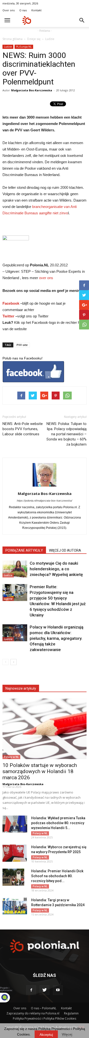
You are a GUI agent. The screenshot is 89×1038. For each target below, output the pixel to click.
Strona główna (12, 39)
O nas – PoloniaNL (43, 1008)
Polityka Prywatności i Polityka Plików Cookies (44, 1018)
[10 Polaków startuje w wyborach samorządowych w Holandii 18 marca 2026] (44, 728)
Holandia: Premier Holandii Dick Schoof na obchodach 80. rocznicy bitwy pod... (57, 876)
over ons (46, 278)
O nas (23, 10)
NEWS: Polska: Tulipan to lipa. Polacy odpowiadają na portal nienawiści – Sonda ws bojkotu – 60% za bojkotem (66, 434)
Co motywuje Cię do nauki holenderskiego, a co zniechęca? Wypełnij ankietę (56, 569)
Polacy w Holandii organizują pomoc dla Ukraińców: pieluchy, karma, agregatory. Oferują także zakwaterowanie (56, 638)
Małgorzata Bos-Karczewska (31, 90)
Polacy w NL (11, 757)
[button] (82, 20)
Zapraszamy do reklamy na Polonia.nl (32, 1013)
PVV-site (22, 345)
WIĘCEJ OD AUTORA (65, 550)
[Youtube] (58, 990)
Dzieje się (34, 39)
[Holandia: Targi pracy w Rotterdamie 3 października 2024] (14, 906)
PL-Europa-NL (24, 46)
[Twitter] (44, 990)
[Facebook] (31, 990)
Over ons (8, 10)
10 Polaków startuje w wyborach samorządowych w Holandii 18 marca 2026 (39, 771)
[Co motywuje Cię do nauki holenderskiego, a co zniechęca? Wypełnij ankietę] (14, 568)
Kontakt (36, 10)
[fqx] (8, 997)
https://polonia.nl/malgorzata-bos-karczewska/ (44, 500)
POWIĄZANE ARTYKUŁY (24, 550)
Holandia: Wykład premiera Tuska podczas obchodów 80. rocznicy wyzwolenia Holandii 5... (58, 823)
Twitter (8, 316)
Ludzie (49, 39)
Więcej (67, 1034)
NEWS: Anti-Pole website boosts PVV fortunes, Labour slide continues (22, 429)
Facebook (10, 303)
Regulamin (71, 1013)
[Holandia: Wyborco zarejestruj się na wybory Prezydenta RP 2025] (14, 853)
